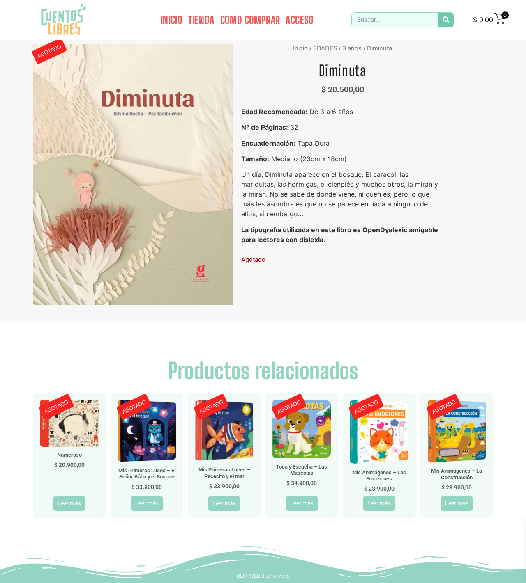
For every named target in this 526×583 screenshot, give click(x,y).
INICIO (171, 20)
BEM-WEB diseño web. (263, 576)
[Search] (446, 20)
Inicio (300, 48)
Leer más (69, 503)
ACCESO (300, 20)
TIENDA (201, 20)
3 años (352, 48)
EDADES (325, 48)
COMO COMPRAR (250, 20)
